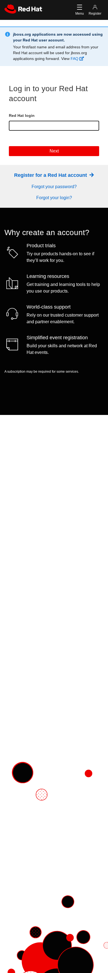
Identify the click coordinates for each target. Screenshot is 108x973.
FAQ (75, 58)
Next (54, 151)
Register (95, 13)
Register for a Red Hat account (51, 175)
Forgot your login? (54, 197)
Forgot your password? (54, 186)
